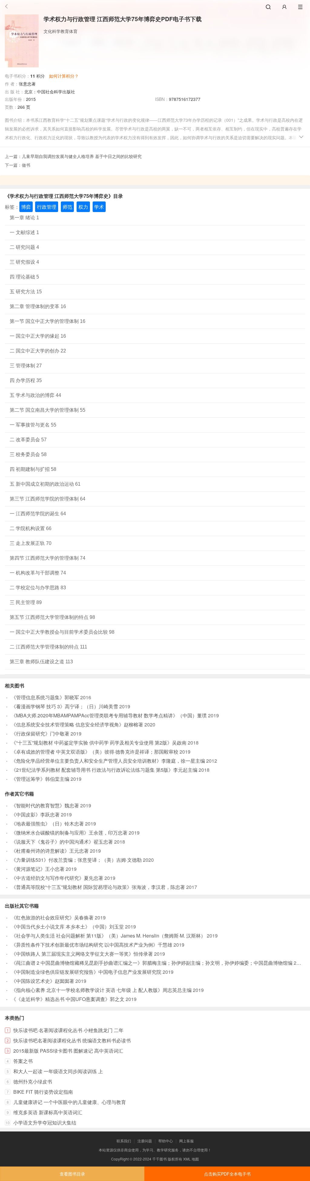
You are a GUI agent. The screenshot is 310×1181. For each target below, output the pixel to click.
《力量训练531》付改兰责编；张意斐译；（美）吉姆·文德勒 (76, 859)
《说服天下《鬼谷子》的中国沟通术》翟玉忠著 (62, 841)
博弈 (26, 206)
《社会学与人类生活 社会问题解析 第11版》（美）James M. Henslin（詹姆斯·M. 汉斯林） (108, 935)
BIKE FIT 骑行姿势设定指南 (43, 1091)
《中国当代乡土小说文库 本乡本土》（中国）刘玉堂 (67, 926)
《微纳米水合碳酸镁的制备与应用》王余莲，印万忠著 (69, 832)
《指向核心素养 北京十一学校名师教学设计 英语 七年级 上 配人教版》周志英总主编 (101, 989)
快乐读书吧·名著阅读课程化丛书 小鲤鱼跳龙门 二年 (68, 1030)
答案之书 (23, 1060)
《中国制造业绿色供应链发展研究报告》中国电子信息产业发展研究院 (86, 971)
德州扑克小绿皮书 (32, 1081)
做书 (26, 165)
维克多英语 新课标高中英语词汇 (47, 1112)
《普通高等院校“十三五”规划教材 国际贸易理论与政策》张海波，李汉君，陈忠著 (98, 886)
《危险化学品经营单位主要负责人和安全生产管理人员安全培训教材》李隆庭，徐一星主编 (108, 760)
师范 (67, 206)
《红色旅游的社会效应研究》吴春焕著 (52, 917)
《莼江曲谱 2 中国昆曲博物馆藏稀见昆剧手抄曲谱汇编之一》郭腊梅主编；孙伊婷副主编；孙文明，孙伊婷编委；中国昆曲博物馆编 (151, 962)
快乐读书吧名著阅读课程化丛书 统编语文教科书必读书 (72, 1040)
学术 (99, 206)
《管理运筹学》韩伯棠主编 (40, 778)
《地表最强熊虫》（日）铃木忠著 (47, 823)
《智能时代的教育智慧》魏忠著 (45, 805)
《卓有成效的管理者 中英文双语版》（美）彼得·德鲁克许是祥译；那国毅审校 (94, 751)
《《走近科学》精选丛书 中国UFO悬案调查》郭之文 (67, 999)
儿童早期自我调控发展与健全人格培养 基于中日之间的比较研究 (82, 156)
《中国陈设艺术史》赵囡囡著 (42, 980)
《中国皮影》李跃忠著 (35, 814)
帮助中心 (165, 1140)
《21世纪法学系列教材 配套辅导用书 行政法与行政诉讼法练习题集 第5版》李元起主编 (104, 769)
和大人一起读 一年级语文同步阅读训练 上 (58, 1071)
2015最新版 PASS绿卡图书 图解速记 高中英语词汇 (68, 1050)
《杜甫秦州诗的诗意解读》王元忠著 (50, 850)
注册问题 (144, 1140)
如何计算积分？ (64, 76)
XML (187, 1158)
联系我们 (124, 1140)
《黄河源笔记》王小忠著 (37, 868)
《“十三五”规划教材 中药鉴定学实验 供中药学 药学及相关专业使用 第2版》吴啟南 (98, 742)
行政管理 (46, 206)
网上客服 (186, 1140)
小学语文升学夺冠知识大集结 (44, 1122)
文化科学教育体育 (61, 31)
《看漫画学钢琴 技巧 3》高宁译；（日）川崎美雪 (64, 706)
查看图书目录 (72, 1174)
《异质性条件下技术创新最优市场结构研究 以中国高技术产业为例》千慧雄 (91, 944)
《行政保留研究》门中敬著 (40, 733)
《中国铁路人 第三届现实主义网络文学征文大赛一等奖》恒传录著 (82, 953)
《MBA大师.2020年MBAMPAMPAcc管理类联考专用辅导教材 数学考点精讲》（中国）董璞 (109, 715)
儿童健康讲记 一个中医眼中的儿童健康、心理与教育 (69, 1102)
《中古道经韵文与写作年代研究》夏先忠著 (57, 877)
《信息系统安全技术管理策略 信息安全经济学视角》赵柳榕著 (77, 724)
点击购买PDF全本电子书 (227, 1174)
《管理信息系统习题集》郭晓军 (45, 697)
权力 (83, 206)
